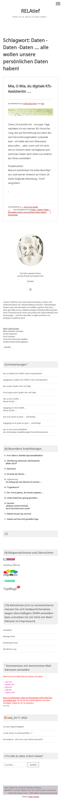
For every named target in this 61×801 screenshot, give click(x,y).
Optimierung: (22, 480)
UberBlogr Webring (11, 565)
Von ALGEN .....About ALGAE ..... (12, 400)
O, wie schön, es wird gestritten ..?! (17, 733)
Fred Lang (7, 392)
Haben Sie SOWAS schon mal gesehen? (25, 373)
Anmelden (7, 630)
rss (4, 705)
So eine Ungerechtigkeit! (13, 726)
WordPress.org (9, 649)
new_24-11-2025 (17, 717)
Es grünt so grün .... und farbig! (22, 417)
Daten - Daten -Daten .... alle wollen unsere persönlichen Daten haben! (29, 211)
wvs (42, 103)
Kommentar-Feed (10, 643)
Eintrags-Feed (9, 636)
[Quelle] (30, 281)
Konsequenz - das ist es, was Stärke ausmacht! (23, 739)
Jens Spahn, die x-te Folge (20, 386)
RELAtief (30, 11)
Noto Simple (34, 796)
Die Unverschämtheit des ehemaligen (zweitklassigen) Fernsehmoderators (25, 430)
